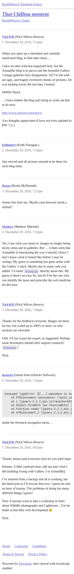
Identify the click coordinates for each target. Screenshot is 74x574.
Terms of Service (13, 554)
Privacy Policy (37, 554)
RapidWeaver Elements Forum (22, 4)
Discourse (25, 563)
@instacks (31, 271)
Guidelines (39, 546)
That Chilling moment (25, 14)
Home (6, 546)
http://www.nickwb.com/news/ (22, 113)
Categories (21, 546)
